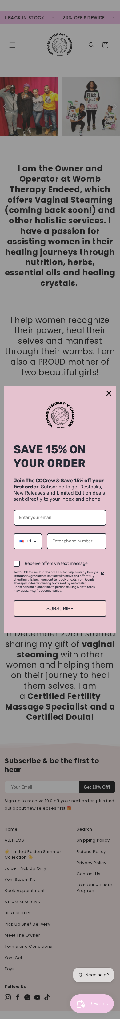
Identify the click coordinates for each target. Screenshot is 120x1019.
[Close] (109, 393)
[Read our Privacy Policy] (102, 573)
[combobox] (28, 541)
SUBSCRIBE (60, 608)
